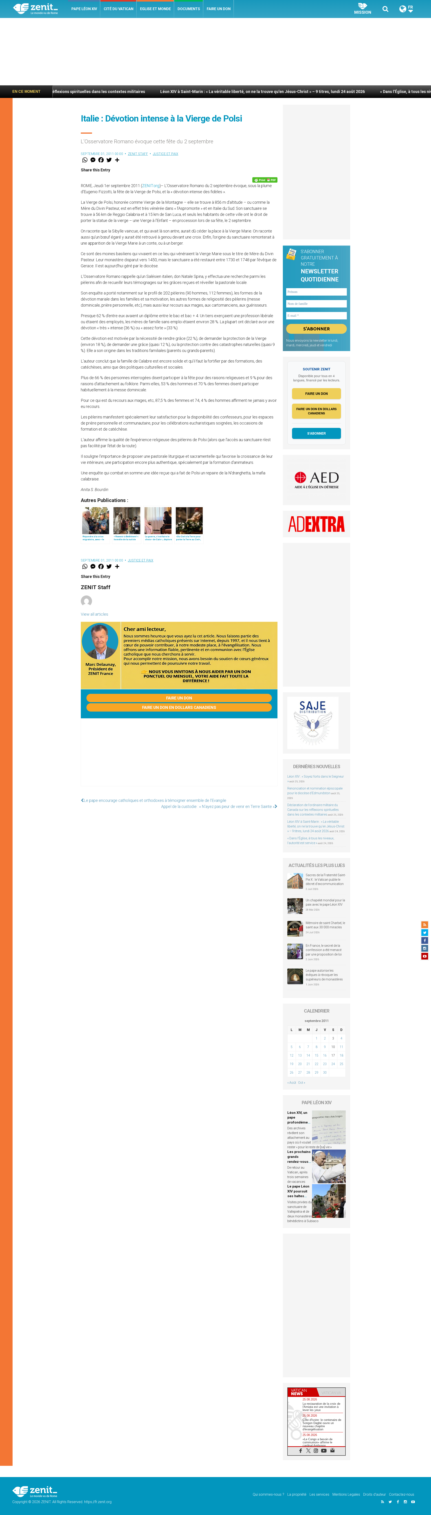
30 (325, 1072)
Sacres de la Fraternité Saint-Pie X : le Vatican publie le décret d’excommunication (326, 879)
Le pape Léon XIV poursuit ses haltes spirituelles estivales (298, 1196)
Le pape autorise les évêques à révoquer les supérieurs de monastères (324, 975)
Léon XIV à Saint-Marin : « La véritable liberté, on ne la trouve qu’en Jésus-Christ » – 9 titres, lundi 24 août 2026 (175, 91)
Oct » (301, 1082)
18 (341, 1055)
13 (300, 1055)
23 (325, 1064)
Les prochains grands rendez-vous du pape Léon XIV (299, 1161)
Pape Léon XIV (84, 9)
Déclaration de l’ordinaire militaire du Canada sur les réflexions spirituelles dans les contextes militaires (313, 809)
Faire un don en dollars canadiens (179, 707)
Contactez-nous (401, 1494)
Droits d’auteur (374, 1494)
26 (291, 1072)
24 (333, 1064)
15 (316, 1055)
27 (300, 1072)
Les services (319, 1494)
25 (341, 1064)
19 (291, 1064)
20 (300, 1064)
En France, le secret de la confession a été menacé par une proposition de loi (324, 950)
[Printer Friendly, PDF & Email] (264, 180)
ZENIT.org (150, 185)
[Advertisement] (215, 51)
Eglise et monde (155, 9)
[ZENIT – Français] (40, 9)
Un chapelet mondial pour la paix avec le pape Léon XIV (325, 902)
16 (325, 1055)
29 (316, 1072)
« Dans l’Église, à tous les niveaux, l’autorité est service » (345, 91)
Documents (189, 9)
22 (316, 1064)
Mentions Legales (346, 1494)
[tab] (302, 1392)
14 (308, 1055)
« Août (291, 1082)
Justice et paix (165, 154)
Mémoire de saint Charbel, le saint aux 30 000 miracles (325, 925)
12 (291, 1055)
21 (308, 1064)
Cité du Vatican (118, 9)
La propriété (296, 1494)
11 (341, 1047)
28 (308, 1072)
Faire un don (219, 9)
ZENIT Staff (138, 154)
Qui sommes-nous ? (268, 1494)
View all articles (94, 614)
